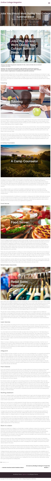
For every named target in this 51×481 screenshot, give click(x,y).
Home (7, 462)
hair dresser (28, 440)
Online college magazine (33, 19)
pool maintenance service (13, 371)
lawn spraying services (6, 348)
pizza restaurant (5, 241)
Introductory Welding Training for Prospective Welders (38, 466)
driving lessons (10, 455)
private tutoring (22, 122)
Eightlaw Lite (25, 474)
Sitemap (34, 478)
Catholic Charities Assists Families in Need (12, 467)
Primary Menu (49, 3)
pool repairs (14, 378)
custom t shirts (21, 306)
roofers (10, 418)
